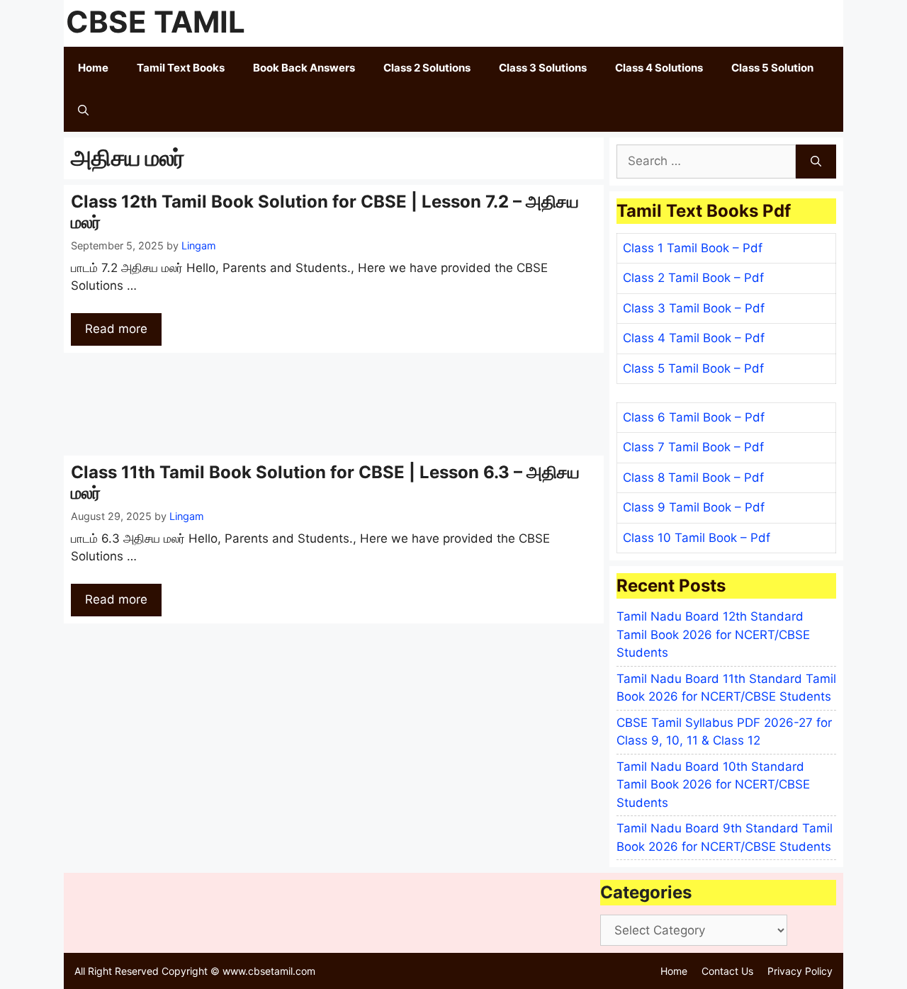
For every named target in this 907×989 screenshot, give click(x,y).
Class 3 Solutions (543, 67)
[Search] (816, 162)
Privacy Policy (800, 971)
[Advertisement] (334, 404)
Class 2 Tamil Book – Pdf (693, 278)
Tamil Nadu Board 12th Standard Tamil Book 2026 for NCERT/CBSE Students (713, 634)
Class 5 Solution (772, 67)
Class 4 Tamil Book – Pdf (694, 338)
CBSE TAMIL (155, 22)
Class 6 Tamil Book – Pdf (694, 417)
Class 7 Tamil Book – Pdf (693, 447)
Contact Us (727, 971)
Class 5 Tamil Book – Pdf (693, 368)
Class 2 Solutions (427, 67)
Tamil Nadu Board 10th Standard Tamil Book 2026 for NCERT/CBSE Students (713, 784)
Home (93, 67)
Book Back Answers (304, 67)
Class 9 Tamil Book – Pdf (694, 507)
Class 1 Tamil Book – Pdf (692, 248)
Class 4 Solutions (659, 67)
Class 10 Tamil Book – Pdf (696, 538)
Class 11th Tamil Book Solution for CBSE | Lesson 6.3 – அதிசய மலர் (325, 482)
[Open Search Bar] (83, 110)
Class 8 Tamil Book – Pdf (693, 477)
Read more (116, 329)
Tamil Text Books (181, 67)
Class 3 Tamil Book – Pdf (694, 308)
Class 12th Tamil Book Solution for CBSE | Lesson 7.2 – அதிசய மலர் (325, 211)
